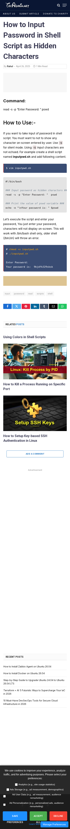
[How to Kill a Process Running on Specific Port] (35, 361)
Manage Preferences (54, 824)
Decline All (58, 818)
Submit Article (29, 13)
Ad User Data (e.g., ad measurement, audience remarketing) (36, 796)
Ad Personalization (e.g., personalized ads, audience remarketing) (36, 805)
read (30, 293)
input (7, 293)
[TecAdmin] (17, 5)
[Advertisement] (35, 507)
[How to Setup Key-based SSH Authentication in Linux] (35, 413)
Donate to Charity (55, 13)
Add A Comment (35, 454)
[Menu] (65, 5)
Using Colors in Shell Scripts (24, 337)
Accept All (38, 818)
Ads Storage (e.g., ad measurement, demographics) (37, 789)
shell (50, 293)
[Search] (58, 5)
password (19, 293)
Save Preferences (15, 818)
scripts (40, 293)
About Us (9, 13)
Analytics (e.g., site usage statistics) (36, 784)
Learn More (35, 824)
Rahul (10, 66)
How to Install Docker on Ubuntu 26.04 (24, 673)
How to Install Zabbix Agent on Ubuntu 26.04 (27, 666)
